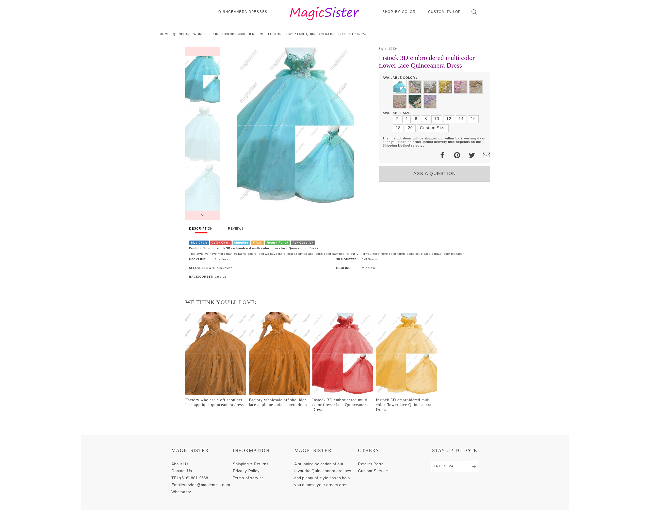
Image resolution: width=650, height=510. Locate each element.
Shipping (241, 242)
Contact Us (181, 471)
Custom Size (433, 128)
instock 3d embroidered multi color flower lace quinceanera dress (278, 34)
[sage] (415, 87)
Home (164, 34)
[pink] (460, 87)
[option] (295, 126)
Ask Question (303, 242)
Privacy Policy (246, 471)
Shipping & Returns (251, 464)
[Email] (486, 155)
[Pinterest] (457, 155)
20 (410, 128)
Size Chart (199, 242)
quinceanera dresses (192, 34)
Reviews (236, 228)
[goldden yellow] (445, 87)
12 (448, 119)
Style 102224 (355, 34)
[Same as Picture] (400, 87)
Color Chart (221, 242)
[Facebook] (442, 155)
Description (201, 228)
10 (436, 119)
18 (398, 128)
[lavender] (430, 101)
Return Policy (277, 242)
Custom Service (373, 471)
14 (461, 119)
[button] (399, 12)
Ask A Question (434, 173)
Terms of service (248, 478)
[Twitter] (471, 155)
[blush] (400, 101)
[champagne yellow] (476, 87)
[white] (430, 87)
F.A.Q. (258, 242)
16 (473, 119)
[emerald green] (415, 101)
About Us (180, 464)
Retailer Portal (371, 464)
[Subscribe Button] (474, 466)
